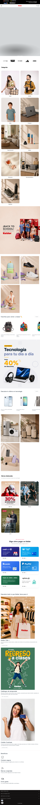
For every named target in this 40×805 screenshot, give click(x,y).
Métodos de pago (5, 796)
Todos (36, 316)
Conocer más (4, 645)
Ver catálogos (5, 696)
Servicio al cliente (6, 798)
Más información (5, 793)
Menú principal (4, 791)
